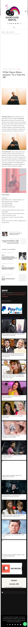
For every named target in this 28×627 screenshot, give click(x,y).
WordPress (18, 621)
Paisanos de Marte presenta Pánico (8, 279)
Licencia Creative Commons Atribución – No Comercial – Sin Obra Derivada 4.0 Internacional (14, 294)
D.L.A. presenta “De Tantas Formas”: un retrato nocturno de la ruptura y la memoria (9, 258)
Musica (18, 69)
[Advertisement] (14, 53)
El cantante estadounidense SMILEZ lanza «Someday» (8, 268)
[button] (25, 624)
